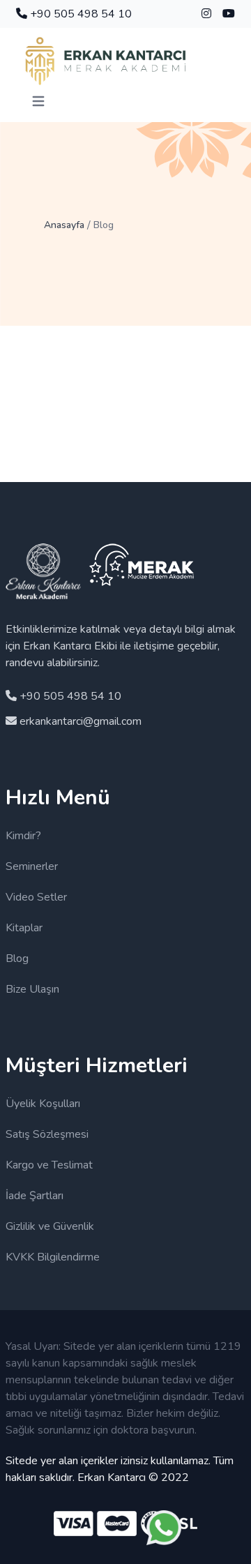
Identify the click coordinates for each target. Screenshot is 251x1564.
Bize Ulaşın (32, 989)
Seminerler (32, 866)
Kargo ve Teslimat (49, 1165)
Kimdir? (23, 835)
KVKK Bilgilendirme (53, 1257)
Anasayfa (64, 225)
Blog (17, 958)
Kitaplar (24, 927)
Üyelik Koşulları (43, 1103)
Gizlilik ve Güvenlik (50, 1226)
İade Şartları (34, 1195)
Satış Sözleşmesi (47, 1134)
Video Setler (36, 897)
